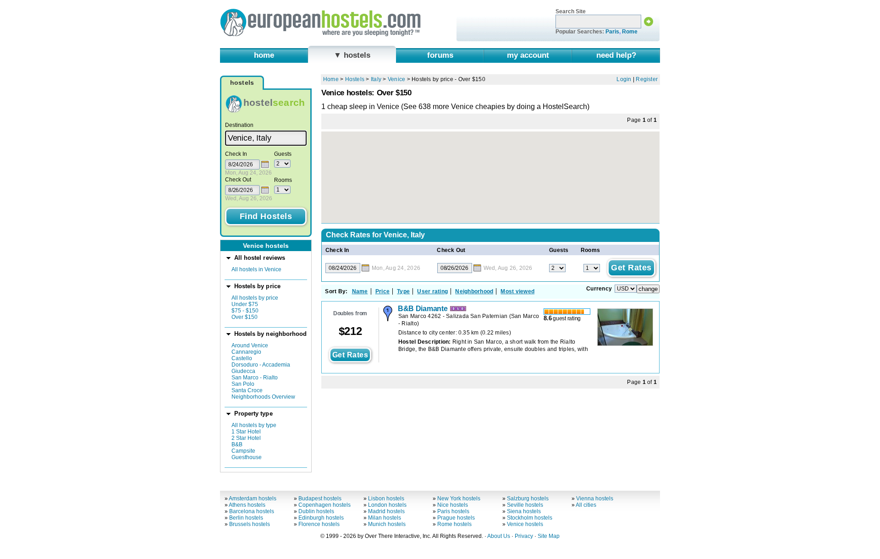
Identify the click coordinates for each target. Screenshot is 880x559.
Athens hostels (247, 505)
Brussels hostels (249, 524)
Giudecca (243, 371)
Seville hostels (525, 505)
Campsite (243, 451)
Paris (612, 31)
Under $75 (244, 304)
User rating (432, 291)
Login (623, 79)
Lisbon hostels (386, 498)
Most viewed (517, 291)
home (264, 55)
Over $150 (244, 317)
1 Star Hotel (246, 431)
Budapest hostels (319, 498)
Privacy (524, 536)
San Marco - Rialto (254, 377)
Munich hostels (387, 524)
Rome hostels (454, 524)
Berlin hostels (246, 518)
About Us (498, 536)
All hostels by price (254, 298)
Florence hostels (319, 524)
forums (440, 55)
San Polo (242, 384)
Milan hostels (384, 518)
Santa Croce (247, 390)
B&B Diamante (422, 308)
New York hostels (458, 498)
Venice (396, 79)
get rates (350, 355)
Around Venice (249, 345)
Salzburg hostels (528, 498)
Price (382, 291)
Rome (630, 31)
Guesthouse (246, 457)
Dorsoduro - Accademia (260, 365)
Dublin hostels (316, 511)
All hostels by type (253, 425)
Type (403, 291)
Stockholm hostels (529, 518)
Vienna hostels (594, 498)
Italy (376, 79)
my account (528, 55)
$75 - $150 (244, 310)
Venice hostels (525, 524)
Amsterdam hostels (252, 498)
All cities (586, 505)
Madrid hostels (386, 511)
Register (647, 79)
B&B (236, 444)
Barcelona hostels (251, 511)
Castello (241, 358)
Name (360, 291)
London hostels (387, 505)
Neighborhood (474, 291)
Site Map (549, 536)
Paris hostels (453, 511)
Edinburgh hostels (321, 518)
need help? (616, 55)
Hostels (355, 79)
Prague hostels (456, 518)
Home (331, 79)
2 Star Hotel (246, 438)
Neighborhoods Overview (263, 397)
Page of (642, 120)
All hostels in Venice (256, 269)
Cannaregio (246, 352)
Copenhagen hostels (324, 505)
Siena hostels (524, 511)
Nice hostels (452, 505)
